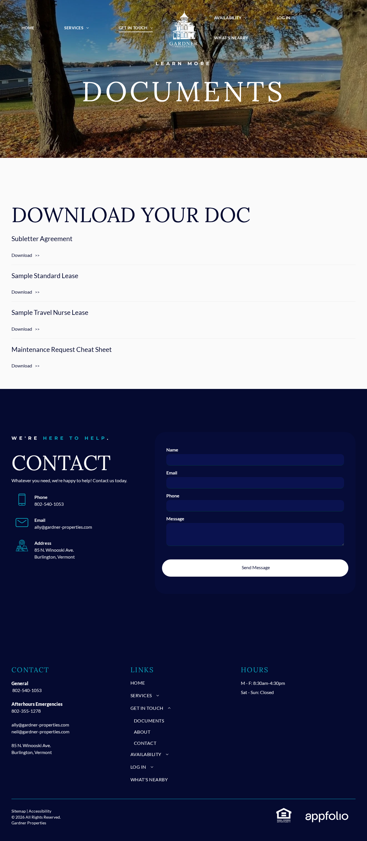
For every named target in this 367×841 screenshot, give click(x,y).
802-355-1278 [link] (26, 711)
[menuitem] (28, 27)
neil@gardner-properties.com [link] (40, 731)
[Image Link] (183, 28)
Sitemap (18, 811)
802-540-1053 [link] (27, 690)
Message (175, 518)
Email (171, 472)
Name (172, 449)
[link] (183, 246)
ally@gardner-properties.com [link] (63, 527)
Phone (172, 495)
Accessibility (40, 811)
